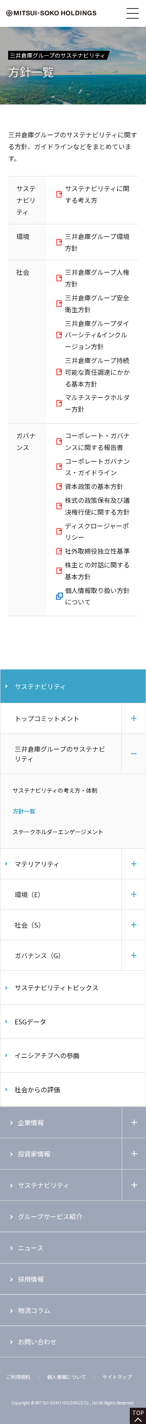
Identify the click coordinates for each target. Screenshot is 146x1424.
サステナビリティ (40, 686)
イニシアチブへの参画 (47, 1055)
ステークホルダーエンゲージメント (58, 832)
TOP (138, 1413)
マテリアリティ (37, 864)
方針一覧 (24, 811)
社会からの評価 (37, 1089)
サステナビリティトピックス (57, 987)
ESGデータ (30, 1021)
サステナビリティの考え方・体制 (55, 790)
